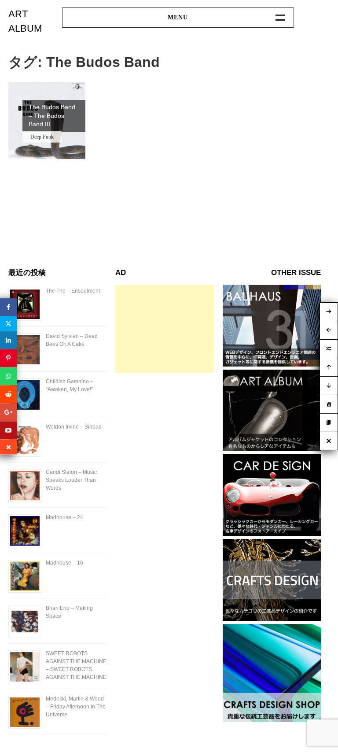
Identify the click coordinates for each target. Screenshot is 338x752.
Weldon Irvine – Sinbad (74, 427)
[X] (8, 323)
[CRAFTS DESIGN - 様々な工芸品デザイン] (272, 618)
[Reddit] (8, 394)
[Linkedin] (8, 340)
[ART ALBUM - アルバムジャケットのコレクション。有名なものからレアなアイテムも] (272, 448)
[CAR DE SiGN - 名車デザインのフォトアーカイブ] (272, 533)
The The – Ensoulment (73, 291)
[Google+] (8, 412)
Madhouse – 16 (64, 563)
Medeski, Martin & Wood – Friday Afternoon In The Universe (76, 707)
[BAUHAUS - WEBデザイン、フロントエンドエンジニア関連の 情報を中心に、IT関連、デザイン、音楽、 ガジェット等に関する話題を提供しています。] (272, 364)
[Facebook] (8, 307)
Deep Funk (42, 137)
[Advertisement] (164, 329)
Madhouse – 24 (64, 517)
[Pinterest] (8, 358)
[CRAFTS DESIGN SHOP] (272, 719)
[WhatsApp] (8, 376)
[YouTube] (8, 430)
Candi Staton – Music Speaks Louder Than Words (71, 480)
